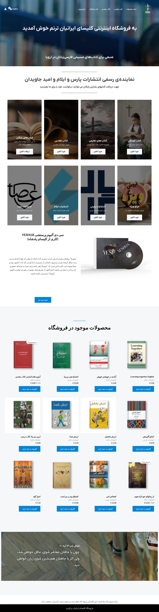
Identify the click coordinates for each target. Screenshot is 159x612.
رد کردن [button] (69, 608)
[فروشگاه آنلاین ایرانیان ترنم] (148, 8)
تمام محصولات (131, 9)
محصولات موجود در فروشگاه (79, 327)
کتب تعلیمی (118, 9)
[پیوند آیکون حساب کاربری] (5, 9)
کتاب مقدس (106, 9)
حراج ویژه (82, 9)
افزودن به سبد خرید (143, 389)
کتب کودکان (93, 9)
